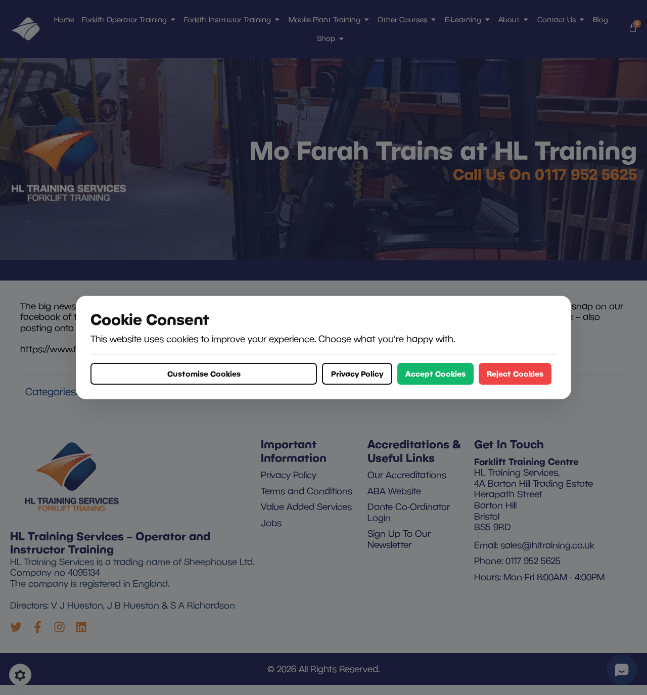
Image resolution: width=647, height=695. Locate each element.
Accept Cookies (435, 373)
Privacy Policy (357, 373)
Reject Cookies (515, 373)
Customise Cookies (204, 373)
